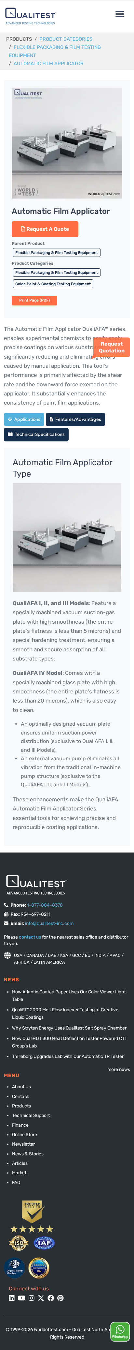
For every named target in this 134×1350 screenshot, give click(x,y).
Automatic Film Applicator (49, 64)
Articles (20, 1163)
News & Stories (28, 1154)
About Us (21, 1087)
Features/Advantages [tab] (78, 419)
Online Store (24, 1134)
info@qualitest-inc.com (49, 923)
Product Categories (65, 39)
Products (21, 1106)
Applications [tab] (27, 419)
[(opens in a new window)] (14, 1268)
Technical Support (31, 1115)
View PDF (34, 300)
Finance (20, 1125)
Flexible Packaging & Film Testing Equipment (56, 252)
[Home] (29, 16)
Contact (20, 1096)
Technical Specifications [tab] (39, 434)
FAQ (16, 1182)
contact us (30, 937)
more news (118, 1069)
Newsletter (23, 1144)
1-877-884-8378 (45, 905)
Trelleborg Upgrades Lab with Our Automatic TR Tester (68, 1056)
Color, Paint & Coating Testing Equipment (53, 284)
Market (19, 1173)
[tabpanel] (67, 647)
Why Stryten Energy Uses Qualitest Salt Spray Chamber (69, 1028)
